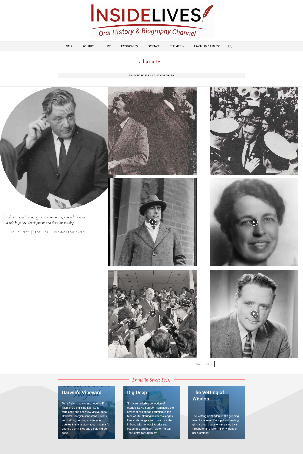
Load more (202, 364)
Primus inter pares (152, 183)
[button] (230, 46)
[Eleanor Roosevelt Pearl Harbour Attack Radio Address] (254, 222)
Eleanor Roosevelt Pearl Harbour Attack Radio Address (254, 183)
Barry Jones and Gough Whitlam (152, 274)
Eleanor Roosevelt (69, 232)
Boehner (41, 232)
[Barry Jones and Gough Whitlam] (152, 314)
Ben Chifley (20, 232)
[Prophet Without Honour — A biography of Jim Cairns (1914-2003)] (152, 131)
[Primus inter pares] (152, 222)
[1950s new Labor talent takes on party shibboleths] (254, 314)
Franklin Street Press (151, 379)
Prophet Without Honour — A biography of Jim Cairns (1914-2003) (152, 91)
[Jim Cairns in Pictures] (254, 131)
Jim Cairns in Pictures (254, 91)
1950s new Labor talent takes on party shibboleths (254, 274)
